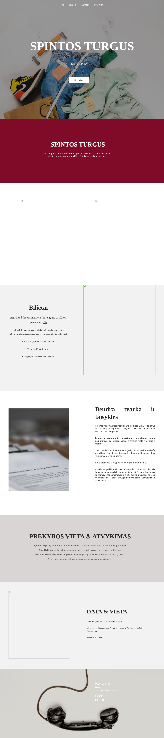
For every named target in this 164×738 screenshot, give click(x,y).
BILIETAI (72, 5)
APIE (62, 5)
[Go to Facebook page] (96, 700)
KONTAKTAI (98, 5)
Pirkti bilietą (78, 80)
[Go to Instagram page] (102, 700)
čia (45, 322)
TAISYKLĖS (85, 5)
